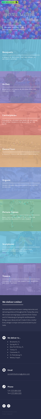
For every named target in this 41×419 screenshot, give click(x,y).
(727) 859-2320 (16, 391)
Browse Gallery (12, 27)
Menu (38, 2)
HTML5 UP (9, 414)
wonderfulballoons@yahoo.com (19, 374)
